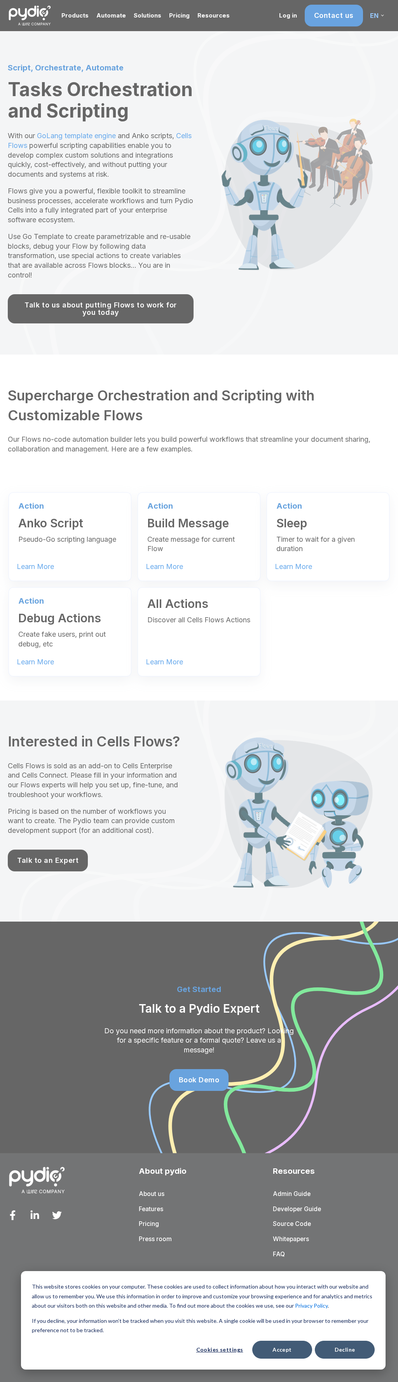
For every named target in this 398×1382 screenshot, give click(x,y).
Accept (282, 1349)
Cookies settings (219, 1349)
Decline (345, 1349)
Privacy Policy (311, 1305)
